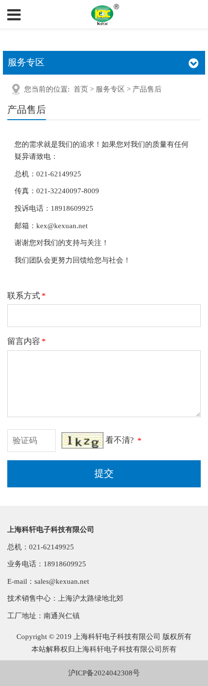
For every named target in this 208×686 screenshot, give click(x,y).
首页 (81, 89)
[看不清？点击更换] (82, 440)
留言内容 (26, 341)
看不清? (119, 440)
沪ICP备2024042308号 (104, 673)
